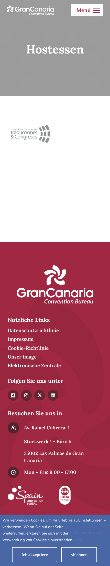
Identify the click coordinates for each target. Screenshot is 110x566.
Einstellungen (91, 520)
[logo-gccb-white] (30, 8)
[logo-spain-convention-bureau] (25, 488)
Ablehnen (79, 554)
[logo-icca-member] (65, 488)
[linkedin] (53, 395)
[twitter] (39, 395)
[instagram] (26, 395)
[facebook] (13, 395)
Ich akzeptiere (34, 554)
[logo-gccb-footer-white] (55, 267)
